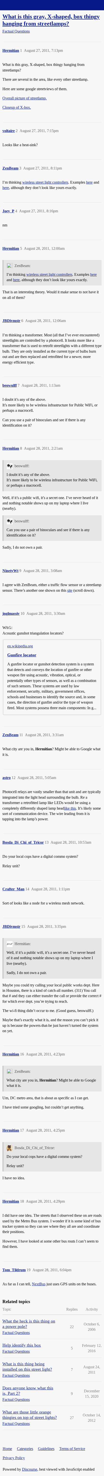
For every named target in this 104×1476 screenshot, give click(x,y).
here (89, 182)
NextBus (38, 1284)
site (69, 590)
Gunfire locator (21, 655)
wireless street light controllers (45, 182)
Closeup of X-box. (16, 107)
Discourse (29, 1469)
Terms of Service (72, 1449)
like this (70, 808)
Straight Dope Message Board (25, 5)
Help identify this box (21, 1345)
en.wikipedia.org (20, 646)
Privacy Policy (14, 1458)
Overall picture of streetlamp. (24, 98)
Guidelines (46, 1449)
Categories (25, 1449)
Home (7, 1449)
